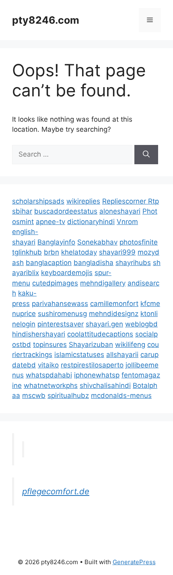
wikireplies (83, 201)
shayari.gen (104, 324)
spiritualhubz (68, 395)
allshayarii (122, 355)
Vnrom (127, 222)
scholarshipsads (38, 201)
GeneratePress (134, 562)
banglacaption (49, 263)
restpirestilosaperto (92, 365)
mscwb (33, 395)
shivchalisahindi (105, 385)
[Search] (146, 154)
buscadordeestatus (65, 211)
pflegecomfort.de (55, 491)
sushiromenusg (62, 314)
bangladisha (93, 263)
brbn (51, 252)
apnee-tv (50, 222)
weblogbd (141, 324)
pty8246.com (45, 20)
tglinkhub (27, 252)
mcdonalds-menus (121, 395)
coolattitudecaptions (100, 334)
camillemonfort (114, 304)
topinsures (50, 345)
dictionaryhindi (91, 222)
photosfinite (138, 242)
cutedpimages (55, 283)
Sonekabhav (97, 242)
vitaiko (48, 365)
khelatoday (79, 252)
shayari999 (117, 252)
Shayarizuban (91, 345)
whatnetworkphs (51, 385)
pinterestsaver (60, 324)
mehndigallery (103, 283)
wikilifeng (130, 345)
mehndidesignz (113, 314)
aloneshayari (119, 211)
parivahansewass (60, 304)
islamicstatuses (79, 355)
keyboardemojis (67, 273)
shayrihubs (133, 263)
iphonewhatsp (96, 375)
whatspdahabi (49, 375)
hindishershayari (38, 334)
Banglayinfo (56, 242)
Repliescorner (125, 201)
